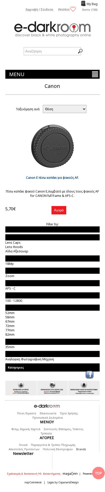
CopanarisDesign (68, 482)
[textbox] (52, 51)
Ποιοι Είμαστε (26, 413)
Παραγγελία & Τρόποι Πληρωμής (53, 445)
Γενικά (23, 445)
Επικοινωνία (48, 413)
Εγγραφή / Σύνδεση (39, 9)
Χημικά (24, 429)
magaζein (70, 473)
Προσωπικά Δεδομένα (47, 417)
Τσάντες (78, 429)
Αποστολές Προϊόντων (24, 449)
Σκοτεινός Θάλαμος (57, 429)
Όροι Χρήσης (69, 413)
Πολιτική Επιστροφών (58, 449)
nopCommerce (33, 482)
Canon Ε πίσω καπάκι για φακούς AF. (52, 177)
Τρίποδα (46, 433)
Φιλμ (14, 429)
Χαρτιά (35, 429)
